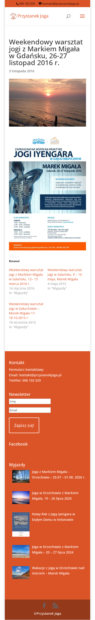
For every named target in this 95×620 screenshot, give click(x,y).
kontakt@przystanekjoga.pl (40, 375)
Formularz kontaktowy (26, 369)
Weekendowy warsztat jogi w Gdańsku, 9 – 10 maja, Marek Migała (65, 274)
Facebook (18, 444)
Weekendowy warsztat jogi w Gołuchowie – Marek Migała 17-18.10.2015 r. (26, 311)
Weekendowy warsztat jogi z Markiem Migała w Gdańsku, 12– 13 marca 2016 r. (26, 277)
